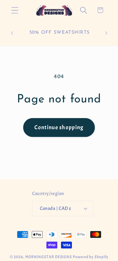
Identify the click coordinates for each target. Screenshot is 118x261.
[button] (15, 10)
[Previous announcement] (12, 33)
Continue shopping (58, 127)
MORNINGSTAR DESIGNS (48, 256)
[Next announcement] (106, 33)
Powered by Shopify (90, 256)
